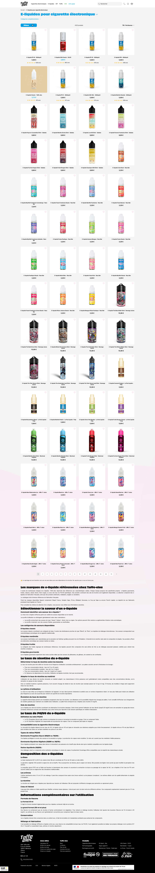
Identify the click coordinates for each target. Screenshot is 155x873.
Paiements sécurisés (26, 865)
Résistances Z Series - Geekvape (108, 848)
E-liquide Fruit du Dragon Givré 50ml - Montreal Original (121, 456)
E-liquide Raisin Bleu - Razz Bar (63, 275)
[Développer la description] (97, 13)
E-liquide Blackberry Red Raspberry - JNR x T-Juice (92, 528)
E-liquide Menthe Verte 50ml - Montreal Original (34, 456)
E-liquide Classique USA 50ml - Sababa (92, 167)
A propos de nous (65, 849)
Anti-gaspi (72, 4)
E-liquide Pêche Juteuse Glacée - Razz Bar (63, 310)
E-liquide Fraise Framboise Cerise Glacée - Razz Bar (34, 311)
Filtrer (26, 25)
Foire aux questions (65, 851)
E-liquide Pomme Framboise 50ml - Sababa (121, 132)
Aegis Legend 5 (103, 845)
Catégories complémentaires (30, 19)
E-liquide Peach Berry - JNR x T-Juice (34, 527)
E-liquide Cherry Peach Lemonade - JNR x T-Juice (63, 564)
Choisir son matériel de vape (48, 849)
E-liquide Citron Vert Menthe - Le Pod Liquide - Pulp (92, 420)
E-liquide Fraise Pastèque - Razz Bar (63, 239)
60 (106, 574)
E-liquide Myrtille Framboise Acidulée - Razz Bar (34, 240)
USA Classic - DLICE (125, 843)
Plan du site (63, 847)
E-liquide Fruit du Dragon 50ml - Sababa (34, 167)
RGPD (55, 865)
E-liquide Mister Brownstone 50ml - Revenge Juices (63, 347)
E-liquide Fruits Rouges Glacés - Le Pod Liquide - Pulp (121, 420)
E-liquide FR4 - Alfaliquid (121, 57)
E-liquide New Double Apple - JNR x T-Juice (34, 563)
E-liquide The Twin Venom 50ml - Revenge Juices (34, 384)
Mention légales (46, 865)
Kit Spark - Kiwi (103, 843)
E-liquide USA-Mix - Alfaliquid (92, 95)
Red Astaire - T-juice (125, 845)
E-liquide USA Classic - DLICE (63, 57)
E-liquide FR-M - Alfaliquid (34, 57)
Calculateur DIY (44, 843)
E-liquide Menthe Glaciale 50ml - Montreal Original (63, 456)
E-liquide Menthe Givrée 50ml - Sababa (63, 132)
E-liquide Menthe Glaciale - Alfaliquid (121, 95)
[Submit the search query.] (99, 4)
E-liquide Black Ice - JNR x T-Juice (63, 492)
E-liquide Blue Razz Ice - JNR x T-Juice (63, 527)
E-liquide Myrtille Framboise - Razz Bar (92, 202)
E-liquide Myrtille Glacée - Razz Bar (121, 275)
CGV (37, 865)
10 (79, 574)
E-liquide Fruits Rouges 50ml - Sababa (63, 167)
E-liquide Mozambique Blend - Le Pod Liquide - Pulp (34, 420)
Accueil (23, 10)
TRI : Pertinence (127, 25)
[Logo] (24, 3)
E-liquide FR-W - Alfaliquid (92, 57)
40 (95, 574)
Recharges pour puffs (88, 848)
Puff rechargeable (87, 845)
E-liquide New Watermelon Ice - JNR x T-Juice (34, 492)
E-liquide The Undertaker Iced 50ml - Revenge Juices (63, 384)
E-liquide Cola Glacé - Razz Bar (121, 167)
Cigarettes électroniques (38, 4)
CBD (65, 4)
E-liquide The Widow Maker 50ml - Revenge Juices (121, 347)
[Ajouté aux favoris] (45, 30)
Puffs (61, 4)
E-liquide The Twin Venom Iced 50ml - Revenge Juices (92, 384)
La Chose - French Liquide (127, 848)
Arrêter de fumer (44, 847)
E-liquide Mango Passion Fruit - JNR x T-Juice (121, 527)
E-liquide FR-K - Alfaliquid (63, 95)
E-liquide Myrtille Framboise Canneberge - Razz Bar (34, 203)
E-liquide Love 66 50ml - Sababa (92, 132)
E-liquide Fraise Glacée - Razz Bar (121, 239)
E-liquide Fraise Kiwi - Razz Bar (92, 275)
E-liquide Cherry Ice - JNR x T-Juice (92, 492)
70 (111, 574)
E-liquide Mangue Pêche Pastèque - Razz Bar (92, 310)
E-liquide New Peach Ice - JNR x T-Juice (121, 563)
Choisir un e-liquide (45, 851)
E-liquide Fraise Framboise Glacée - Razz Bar (63, 202)
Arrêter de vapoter (45, 845)
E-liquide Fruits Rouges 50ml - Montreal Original (92, 456)
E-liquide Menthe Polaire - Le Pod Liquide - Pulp (63, 419)
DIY (57, 4)
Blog (61, 843)
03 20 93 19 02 (28, 859)
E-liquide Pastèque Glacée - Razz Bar (34, 275)
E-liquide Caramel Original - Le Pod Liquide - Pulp (121, 384)
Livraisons (62, 845)
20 (84, 574)
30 (90, 574)
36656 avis (4, 870)
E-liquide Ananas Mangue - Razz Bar (92, 239)
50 (100, 574)
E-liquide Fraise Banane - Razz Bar (121, 202)
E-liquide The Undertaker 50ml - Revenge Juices (92, 347)
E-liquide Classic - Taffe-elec (34, 95)
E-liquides (51, 4)
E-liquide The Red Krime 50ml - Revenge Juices (34, 347)
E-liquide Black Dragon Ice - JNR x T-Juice (92, 563)
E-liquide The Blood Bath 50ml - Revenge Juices (121, 310)
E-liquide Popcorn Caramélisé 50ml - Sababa (33, 132)
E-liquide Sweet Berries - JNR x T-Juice (121, 492)
